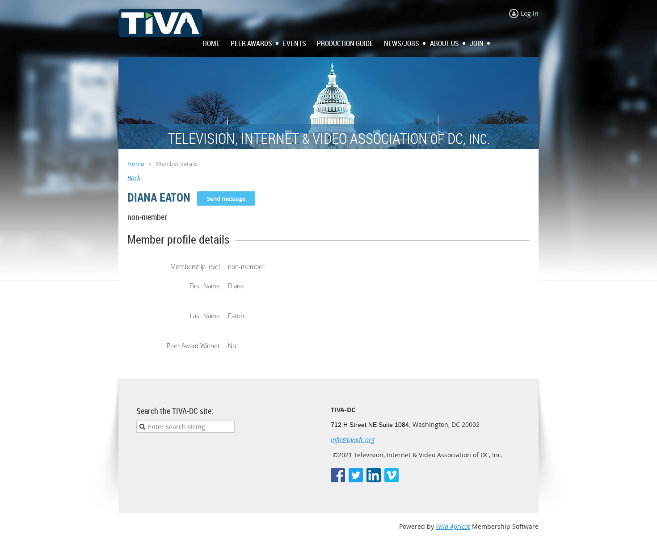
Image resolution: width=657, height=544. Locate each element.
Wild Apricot (453, 526)
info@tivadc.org (353, 439)
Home (135, 164)
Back (133, 177)
